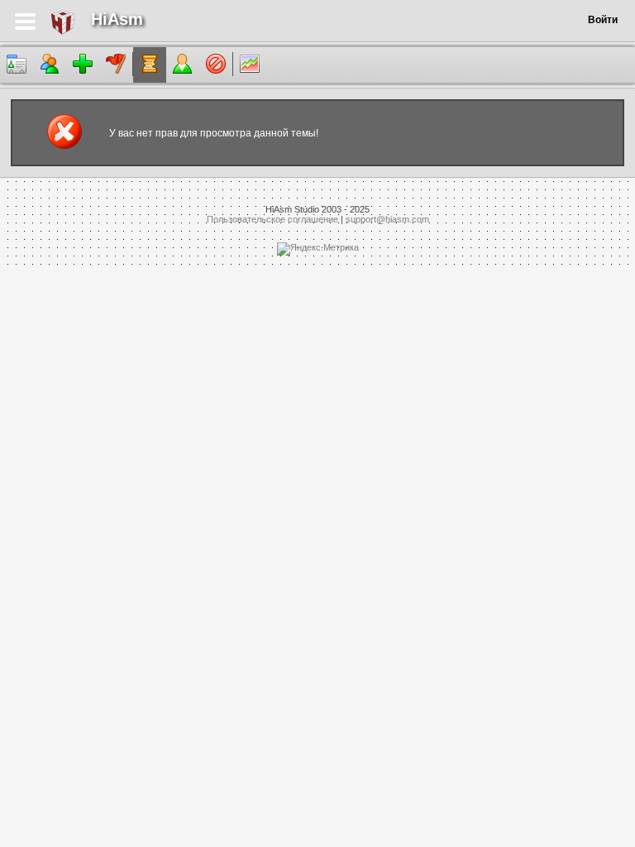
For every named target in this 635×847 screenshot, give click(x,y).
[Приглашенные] (82, 65)
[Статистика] (249, 65)
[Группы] (115, 65)
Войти (603, 20)
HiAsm (117, 19)
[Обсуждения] (149, 65)
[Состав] (49, 65)
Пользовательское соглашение (272, 219)
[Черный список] (215, 65)
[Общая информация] (16, 65)
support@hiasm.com (387, 219)
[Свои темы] (182, 65)
